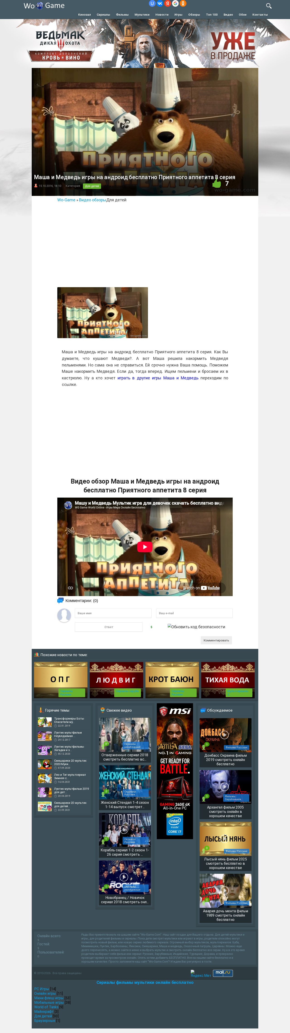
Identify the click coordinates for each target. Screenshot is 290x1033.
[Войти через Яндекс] (167, 3)
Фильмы (122, 14)
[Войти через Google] (175, 3)
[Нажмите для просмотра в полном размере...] (102, 336)
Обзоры (194, 14)
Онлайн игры (45, 993)
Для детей (92, 186)
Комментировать (216, 640)
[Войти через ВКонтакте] (160, 3)
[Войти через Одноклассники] (183, 3)
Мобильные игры (49, 1002)
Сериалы (103, 14)
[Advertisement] (145, 250)
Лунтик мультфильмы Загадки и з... (69, 748)
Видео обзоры (92, 199)
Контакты (260, 14)
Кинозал (84, 14)
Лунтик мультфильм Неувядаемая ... (68, 734)
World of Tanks (46, 1007)
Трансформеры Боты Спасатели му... (69, 720)
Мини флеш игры (49, 998)
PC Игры (41, 989)
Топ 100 (212, 14)
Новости (162, 14)
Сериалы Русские (66, 692)
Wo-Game (66, 199)
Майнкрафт (44, 1011)
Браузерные (44, 1021)
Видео (228, 14)
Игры (178, 14)
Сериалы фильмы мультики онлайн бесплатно (145, 982)
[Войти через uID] (152, 3)
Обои (242, 14)
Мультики (142, 14)
